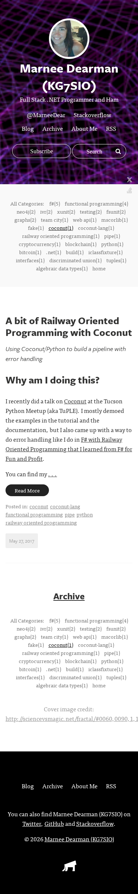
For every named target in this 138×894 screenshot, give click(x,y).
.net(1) (53, 252)
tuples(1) (116, 260)
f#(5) (54, 203)
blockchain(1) (80, 244)
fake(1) (36, 228)
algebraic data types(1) (62, 268)
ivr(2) (46, 211)
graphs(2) (25, 219)
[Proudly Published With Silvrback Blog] (69, 868)
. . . (52, 473)
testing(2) (91, 211)
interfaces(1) (30, 260)
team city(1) (54, 219)
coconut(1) (61, 228)
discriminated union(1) (75, 260)
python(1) (112, 244)
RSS (111, 128)
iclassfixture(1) (105, 252)
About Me (84, 128)
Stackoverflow (92, 114)
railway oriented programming (41, 522)
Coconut (75, 401)
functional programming (34, 514)
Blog (28, 128)
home (99, 268)
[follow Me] (129, 180)
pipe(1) (112, 236)
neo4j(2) (26, 211)
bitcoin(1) (30, 252)
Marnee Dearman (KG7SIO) (79, 839)
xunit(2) (66, 211)
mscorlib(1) (114, 219)
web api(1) (84, 219)
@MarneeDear (46, 114)
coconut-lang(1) (96, 228)
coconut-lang (65, 506)
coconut (38, 506)
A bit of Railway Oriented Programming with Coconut (69, 326)
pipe (70, 514)
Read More (27, 490)
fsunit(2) (115, 211)
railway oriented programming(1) (60, 236)
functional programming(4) (96, 203)
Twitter (31, 823)
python (85, 514)
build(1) (75, 252)
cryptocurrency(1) (39, 244)
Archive (52, 128)
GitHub (54, 823)
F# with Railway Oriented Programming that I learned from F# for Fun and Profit (69, 448)
